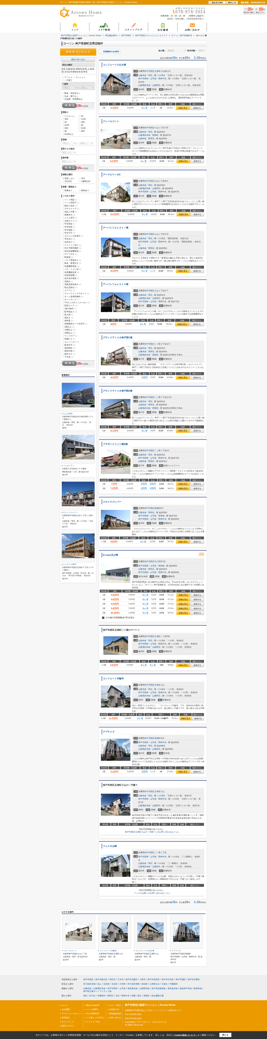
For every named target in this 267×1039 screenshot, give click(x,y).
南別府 (145, 984)
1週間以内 (85, 181)
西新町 (155, 135)
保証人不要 (70, 212)
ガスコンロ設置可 (73, 236)
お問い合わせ (115, 1017)
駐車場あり (70, 311)
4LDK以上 (68, 134)
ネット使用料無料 (73, 296)
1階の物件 (70, 308)
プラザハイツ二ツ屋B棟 (115, 444)
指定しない (70, 178)
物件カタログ (68, 1026)
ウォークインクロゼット (76, 293)
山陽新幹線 (145, 988)
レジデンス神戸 (69, 564)
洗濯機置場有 (71, 266)
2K (65, 122)
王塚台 (165, 984)
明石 (150, 75)
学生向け (69, 239)
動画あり (85, 190)
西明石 (151, 138)
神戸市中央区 (168, 979)
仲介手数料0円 (93, 1013)
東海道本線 (173, 988)
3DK (66, 128)
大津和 (122, 984)
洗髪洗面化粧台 (72, 284)
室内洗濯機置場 (72, 251)
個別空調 (69, 351)
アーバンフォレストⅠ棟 (115, 227)
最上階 (68, 314)
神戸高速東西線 (159, 988)
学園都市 (101, 996)
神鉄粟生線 (132, 988)
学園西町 (174, 984)
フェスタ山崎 (110, 846)
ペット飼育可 (71, 202)
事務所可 (69, 215)
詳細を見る (182, 108)
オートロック (71, 299)
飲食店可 (69, 345)
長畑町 (157, 508)
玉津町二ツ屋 (160, 636)
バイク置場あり (72, 260)
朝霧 (133, 996)
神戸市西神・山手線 (147, 78)
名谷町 (114, 984)
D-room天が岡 (110, 555)
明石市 (112, 979)
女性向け (69, 242)
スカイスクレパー (112, 501)
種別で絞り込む (78, 59)
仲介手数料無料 (72, 248)
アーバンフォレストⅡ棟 (115, 284)
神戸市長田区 (154, 979)
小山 (156, 128)
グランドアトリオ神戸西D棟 (117, 391)
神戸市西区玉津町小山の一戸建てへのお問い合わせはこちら (152, 832)
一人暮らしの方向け (95, 1017)
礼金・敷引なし (71, 96)
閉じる (225, 1035)
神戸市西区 (149, 71)
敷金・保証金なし (72, 93)
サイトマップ (68, 1022)
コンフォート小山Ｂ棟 (114, 64)
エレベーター (71, 342)
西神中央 (162, 78)
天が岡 (157, 561)
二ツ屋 (157, 344)
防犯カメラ (70, 305)
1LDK (83, 119)
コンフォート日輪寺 (113, 678)
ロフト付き (70, 254)
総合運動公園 (158, 996)
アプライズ (108, 732)
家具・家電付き (72, 263)
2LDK (66, 125)
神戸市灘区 (181, 979)
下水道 (68, 357)
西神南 (161, 516)
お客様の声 (114, 1009)
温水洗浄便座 (71, 278)
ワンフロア (70, 336)
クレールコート (111, 121)
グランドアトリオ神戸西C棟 (117, 337)
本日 (83, 178)
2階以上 (69, 327)
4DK (83, 131)
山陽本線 (142, 75)
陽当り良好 (70, 206)
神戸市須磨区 (131, 979)
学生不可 (69, 233)
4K (65, 131)
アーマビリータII (111, 174)
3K (82, 125)
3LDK (83, 128)
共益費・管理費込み (73, 99)
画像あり (68, 190)
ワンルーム (69, 116)
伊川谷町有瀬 (89, 984)
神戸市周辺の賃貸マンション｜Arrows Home (150, 1005)
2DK (83, 122)
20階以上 (69, 333)
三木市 (120, 979)
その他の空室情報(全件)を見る (118, 617)
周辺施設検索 (115, 1013)
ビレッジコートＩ (70, 512)
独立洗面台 (70, 287)
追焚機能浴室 (71, 272)
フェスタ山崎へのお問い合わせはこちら (152, 893)
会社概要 (66, 1009)
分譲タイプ (70, 221)
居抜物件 (69, 348)
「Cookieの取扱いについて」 (185, 1035)
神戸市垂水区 (101, 979)
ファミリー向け (72, 245)
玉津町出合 (155, 984)
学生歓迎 (69, 227)
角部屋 (68, 320)
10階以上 (69, 330)
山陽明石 (156, 85)
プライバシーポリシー (72, 1013)
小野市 (143, 979)
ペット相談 (70, 200)
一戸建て (68, 80)
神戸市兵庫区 (194, 979)
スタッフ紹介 (115, 1005)
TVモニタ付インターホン (77, 302)
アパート (68, 77)
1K (82, 116)
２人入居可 (70, 218)
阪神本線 (198, 988)
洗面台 (68, 281)
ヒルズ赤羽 (67, 414)
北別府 (106, 984)
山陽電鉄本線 (144, 85)
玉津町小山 (159, 71)
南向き (68, 318)
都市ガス (69, 354)
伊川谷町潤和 (133, 984)
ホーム (65, 1005)
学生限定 (69, 224)
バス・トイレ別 (72, 269)
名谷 (117, 996)
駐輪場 (68, 257)
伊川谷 (92, 996)
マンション (81, 77)
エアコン (69, 290)
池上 (99, 984)
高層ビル (69, 339)
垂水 (140, 996)
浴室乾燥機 (70, 275)
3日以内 (68, 181)
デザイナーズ (71, 208)
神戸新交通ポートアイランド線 (97, 991)
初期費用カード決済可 (75, 324)
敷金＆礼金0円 (93, 1005)
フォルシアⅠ (68, 466)
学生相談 (69, 230)
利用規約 (66, 1017)
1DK (66, 119)
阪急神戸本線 (186, 988)
